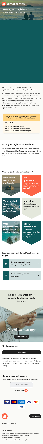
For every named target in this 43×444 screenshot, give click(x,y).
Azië (11, 87)
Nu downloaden (21, 336)
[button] (22, 263)
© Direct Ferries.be (7, 430)
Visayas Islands (22, 87)
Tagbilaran (5, 90)
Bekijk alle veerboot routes (14, 126)
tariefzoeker (6, 105)
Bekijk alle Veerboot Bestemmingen (18, 131)
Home (4, 87)
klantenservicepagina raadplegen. (11, 437)
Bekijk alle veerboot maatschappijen (18, 128)
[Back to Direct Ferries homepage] (13, 4)
